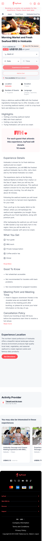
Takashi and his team (14, 401)
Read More (8, 264)
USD (21, 519)
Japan (10, 14)
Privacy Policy (20, 530)
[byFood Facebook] (11, 481)
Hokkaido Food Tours (34, 14)
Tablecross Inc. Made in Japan (29, 534)
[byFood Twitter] (15, 481)
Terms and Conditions (20, 527)
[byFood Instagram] (19, 481)
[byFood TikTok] (31, 481)
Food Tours (19, 14)
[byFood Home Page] (16, 3)
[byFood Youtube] (23, 481)
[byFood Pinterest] (27, 481)
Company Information (20, 523)
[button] (38, 18)
